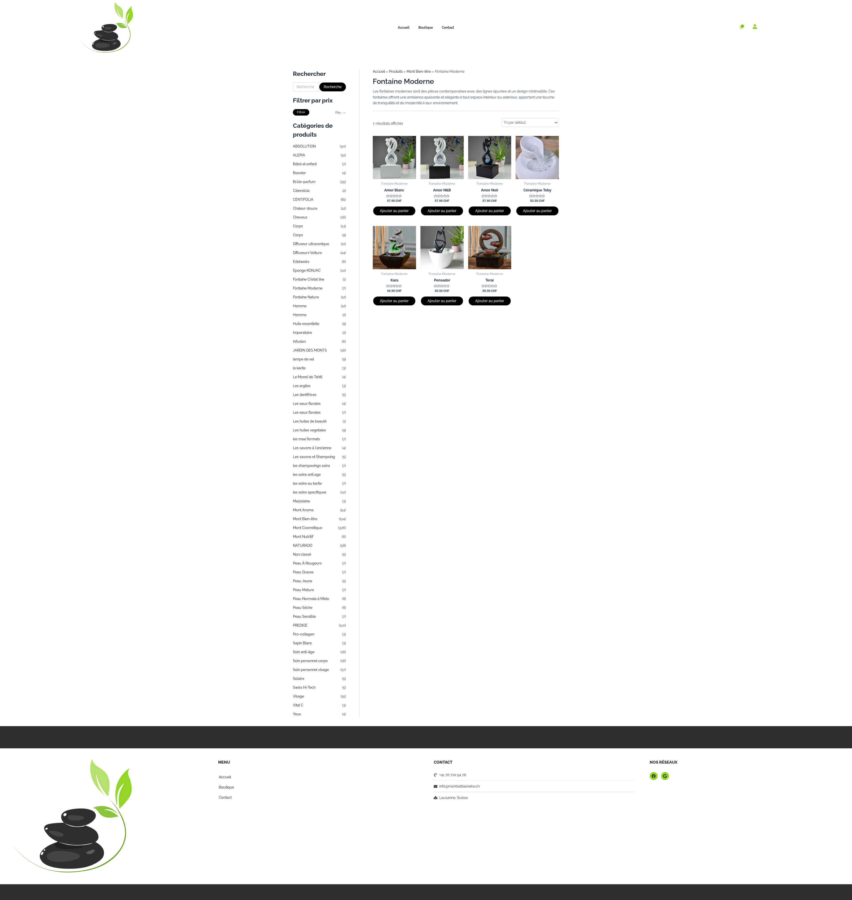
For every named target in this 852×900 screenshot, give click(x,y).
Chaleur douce (305, 208)
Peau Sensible (304, 616)
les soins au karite (307, 483)
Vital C (298, 705)
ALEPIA (299, 155)
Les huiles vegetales (309, 430)
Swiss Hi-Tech (304, 687)
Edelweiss (301, 261)
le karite (299, 368)
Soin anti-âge (303, 652)
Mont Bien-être (305, 519)
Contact (448, 27)
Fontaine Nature (306, 297)
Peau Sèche (302, 607)
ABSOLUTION (304, 146)
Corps (298, 226)
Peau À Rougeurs (307, 563)
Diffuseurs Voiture (307, 253)
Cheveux (300, 217)
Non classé (302, 554)
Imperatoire (302, 332)
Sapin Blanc (302, 643)
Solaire (298, 678)
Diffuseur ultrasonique (311, 244)
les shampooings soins (311, 466)
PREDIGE (300, 625)
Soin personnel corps (310, 661)
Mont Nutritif (303, 536)
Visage (298, 696)
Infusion (299, 341)
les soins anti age (307, 474)
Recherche (332, 87)
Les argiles (301, 386)
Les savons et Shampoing (314, 457)
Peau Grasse (303, 572)
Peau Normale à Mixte (311, 599)
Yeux (297, 714)
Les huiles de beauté (310, 421)
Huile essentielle (306, 324)
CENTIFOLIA (303, 199)
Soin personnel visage (311, 670)
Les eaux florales (307, 403)
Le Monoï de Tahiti (307, 377)
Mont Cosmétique (307, 528)
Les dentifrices (304, 395)
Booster (299, 173)
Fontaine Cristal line (308, 279)
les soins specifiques (309, 492)
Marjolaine (301, 501)
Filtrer (301, 112)
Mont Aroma (303, 510)
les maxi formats (306, 439)
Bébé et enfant (305, 164)
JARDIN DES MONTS (310, 350)
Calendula (301, 191)
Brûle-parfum (304, 182)
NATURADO (302, 545)
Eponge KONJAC (307, 270)
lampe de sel (303, 359)
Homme (299, 306)
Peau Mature (303, 590)
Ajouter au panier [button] (394, 211)
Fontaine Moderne (307, 288)
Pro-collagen (303, 634)
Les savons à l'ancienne (312, 448)
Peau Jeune (302, 581)
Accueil (404, 27)
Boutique (425, 27)
